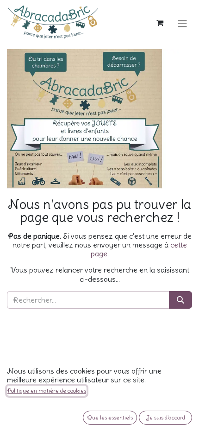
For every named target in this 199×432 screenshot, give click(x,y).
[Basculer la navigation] (182, 22)
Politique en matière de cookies (46, 390)
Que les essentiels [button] (110, 417)
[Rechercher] (180, 300)
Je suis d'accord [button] (165, 417)
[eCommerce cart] (159, 22)
